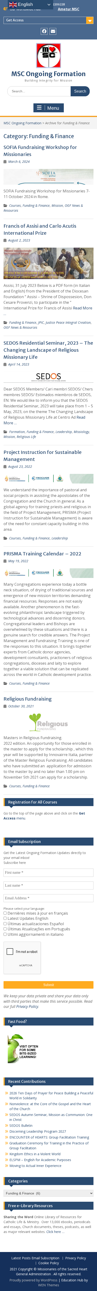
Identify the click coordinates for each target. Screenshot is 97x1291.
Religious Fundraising (28, 699)
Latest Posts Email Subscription (35, 1258)
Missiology (81, 431)
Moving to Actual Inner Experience (35, 1165)
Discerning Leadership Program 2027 (37, 1131)
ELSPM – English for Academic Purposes (40, 1160)
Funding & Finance (36, 205)
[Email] (52, 31)
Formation (17, 431)
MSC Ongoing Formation (48, 74)
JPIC (41, 322)
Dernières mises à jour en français (37, 913)
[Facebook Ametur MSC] (44, 31)
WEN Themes (48, 1285)
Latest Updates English (27, 918)
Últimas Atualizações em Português (38, 929)
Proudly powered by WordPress (33, 1280)
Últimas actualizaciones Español (35, 923)
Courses (15, 205)
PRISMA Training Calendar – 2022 (42, 554)
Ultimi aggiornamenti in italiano (35, 934)
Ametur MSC (68, 9)
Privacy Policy (27, 1006)
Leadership (64, 431)
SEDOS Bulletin (20, 1125)
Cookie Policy (48, 1263)
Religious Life (26, 436)
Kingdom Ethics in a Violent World (35, 1154)
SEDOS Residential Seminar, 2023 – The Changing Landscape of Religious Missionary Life (48, 350)
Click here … (55, 1231)
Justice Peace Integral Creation (68, 322)
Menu (53, 108)
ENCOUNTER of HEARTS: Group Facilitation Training (49, 1137)
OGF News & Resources (20, 327)
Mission (57, 205)
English (25, 4)
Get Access (15, 20)
